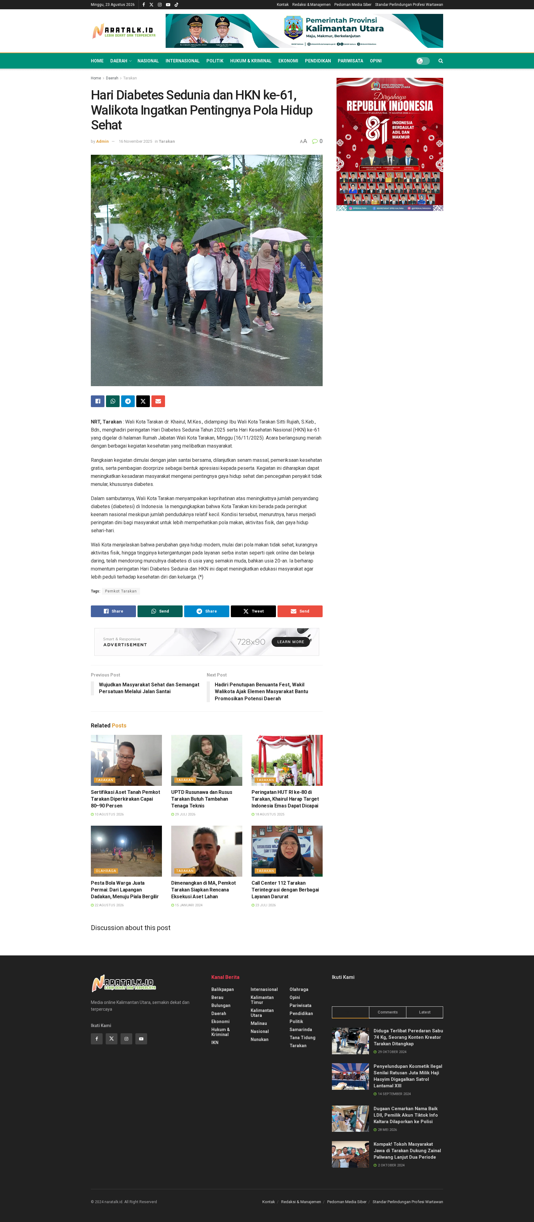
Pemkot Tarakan (121, 591)
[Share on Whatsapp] (113, 401)
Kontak (283, 4)
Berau (217, 997)
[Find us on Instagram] (160, 5)
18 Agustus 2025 (269, 814)
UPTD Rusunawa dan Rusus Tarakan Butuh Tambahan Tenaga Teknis (201, 799)
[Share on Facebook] (97, 401)
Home (97, 60)
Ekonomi (288, 60)
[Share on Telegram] (128, 401)
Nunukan (260, 1039)
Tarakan (130, 78)
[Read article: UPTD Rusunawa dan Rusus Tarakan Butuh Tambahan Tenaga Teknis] (206, 760)
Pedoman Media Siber (352, 4)
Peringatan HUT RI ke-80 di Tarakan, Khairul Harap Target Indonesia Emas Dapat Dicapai (285, 799)
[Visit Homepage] (124, 31)
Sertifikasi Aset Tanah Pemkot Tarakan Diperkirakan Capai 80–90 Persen (125, 799)
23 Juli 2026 (265, 905)
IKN (214, 1042)
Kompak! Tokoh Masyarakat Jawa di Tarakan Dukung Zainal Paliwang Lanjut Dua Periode (407, 1150)
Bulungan (221, 1005)
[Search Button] (441, 61)
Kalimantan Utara (262, 1013)
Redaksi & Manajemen (311, 4)
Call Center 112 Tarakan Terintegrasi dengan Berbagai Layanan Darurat (285, 890)
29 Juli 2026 (184, 814)
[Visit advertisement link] (304, 31)
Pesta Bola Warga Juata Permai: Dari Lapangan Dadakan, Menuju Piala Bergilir (125, 890)
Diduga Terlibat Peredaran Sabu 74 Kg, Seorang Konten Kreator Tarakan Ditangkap (408, 1037)
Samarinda (301, 1029)
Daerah (118, 60)
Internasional (183, 60)
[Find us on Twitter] (151, 5)
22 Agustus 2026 (109, 905)
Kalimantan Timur (262, 1000)
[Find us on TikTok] (176, 5)
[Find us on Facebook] (143, 5)
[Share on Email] (158, 401)
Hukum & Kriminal (251, 60)
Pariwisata (350, 60)
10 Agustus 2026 (109, 814)
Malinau (259, 1023)
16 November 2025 (135, 141)
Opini (376, 60)
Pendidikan (318, 60)
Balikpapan (222, 989)
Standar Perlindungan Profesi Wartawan (409, 4)
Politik (214, 60)
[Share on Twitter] (143, 401)
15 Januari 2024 (188, 905)
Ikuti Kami (343, 977)
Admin (102, 141)
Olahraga (106, 871)
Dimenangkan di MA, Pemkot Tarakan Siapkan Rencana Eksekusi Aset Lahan (203, 890)
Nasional (148, 60)
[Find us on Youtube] (168, 5)
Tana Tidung (303, 1037)
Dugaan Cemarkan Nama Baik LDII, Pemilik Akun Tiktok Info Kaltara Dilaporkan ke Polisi (406, 1115)
